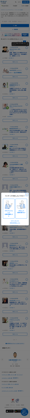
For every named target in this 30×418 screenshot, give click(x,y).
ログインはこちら (15, 220)
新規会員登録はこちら (15, 223)
